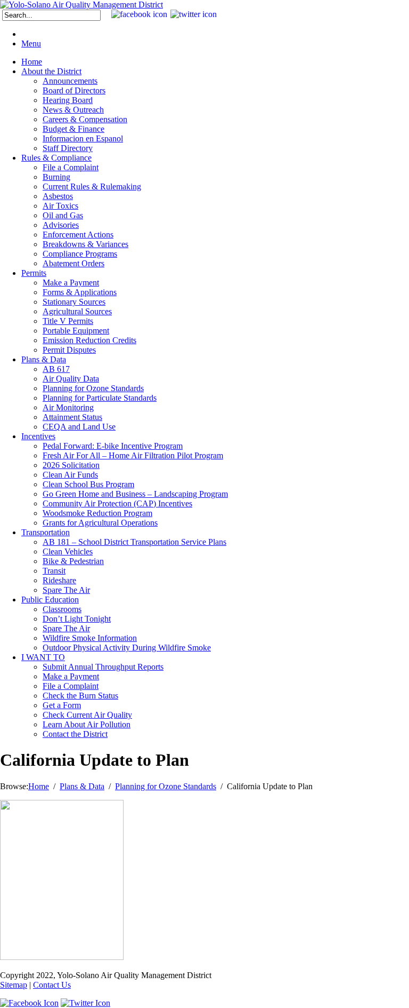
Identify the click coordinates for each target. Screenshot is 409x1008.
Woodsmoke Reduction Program (97, 513)
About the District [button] (51, 71)
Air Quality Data (71, 378)
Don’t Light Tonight (77, 618)
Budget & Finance (73, 128)
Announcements (70, 80)
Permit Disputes (69, 349)
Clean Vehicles (68, 551)
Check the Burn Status (80, 695)
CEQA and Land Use (79, 426)
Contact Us (52, 984)
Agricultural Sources (77, 311)
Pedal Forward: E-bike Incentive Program (113, 445)
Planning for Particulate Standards (100, 397)
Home (31, 61)
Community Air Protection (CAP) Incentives (117, 503)
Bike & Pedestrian (73, 561)
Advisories (61, 224)
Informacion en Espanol (83, 138)
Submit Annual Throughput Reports (103, 666)
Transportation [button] (45, 532)
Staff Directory (68, 148)
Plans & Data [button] (43, 359)
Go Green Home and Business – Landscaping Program (135, 493)
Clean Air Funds (70, 474)
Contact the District (75, 734)
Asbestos (58, 196)
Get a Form (62, 705)
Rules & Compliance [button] (56, 157)
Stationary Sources (74, 301)
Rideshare (59, 580)
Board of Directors (74, 90)
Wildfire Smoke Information (90, 637)
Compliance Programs (80, 253)
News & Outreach (73, 109)
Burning (56, 176)
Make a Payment (71, 282)
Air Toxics (60, 205)
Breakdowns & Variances (85, 244)
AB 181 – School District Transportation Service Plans (134, 541)
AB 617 (56, 369)
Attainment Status (72, 417)
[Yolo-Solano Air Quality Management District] (81, 4)
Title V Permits (68, 321)
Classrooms (62, 609)
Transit (54, 570)
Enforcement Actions (78, 234)
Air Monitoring (68, 407)
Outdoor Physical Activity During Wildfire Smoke (127, 647)
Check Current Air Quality (87, 714)
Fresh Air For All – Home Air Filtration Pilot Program (133, 455)
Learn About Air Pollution (86, 724)
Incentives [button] (38, 436)
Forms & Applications (80, 292)
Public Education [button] (50, 599)
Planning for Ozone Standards (93, 388)
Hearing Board (68, 100)
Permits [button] (33, 272)
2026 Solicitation (71, 465)
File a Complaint (71, 167)
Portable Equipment (76, 330)
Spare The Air (66, 589)
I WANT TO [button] (43, 657)
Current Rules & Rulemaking (92, 186)
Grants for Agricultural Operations (100, 522)
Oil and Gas (63, 215)
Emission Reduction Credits (89, 340)
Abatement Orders (73, 263)
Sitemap (13, 984)
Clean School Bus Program (88, 484)
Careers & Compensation (85, 119)
